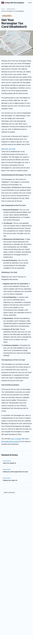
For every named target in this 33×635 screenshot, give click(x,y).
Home (30, 2)
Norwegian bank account (10, 441)
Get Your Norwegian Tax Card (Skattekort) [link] (12, 11)
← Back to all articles (9, 492)
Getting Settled (11, 9)
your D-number (16, 439)
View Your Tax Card (8, 149)
